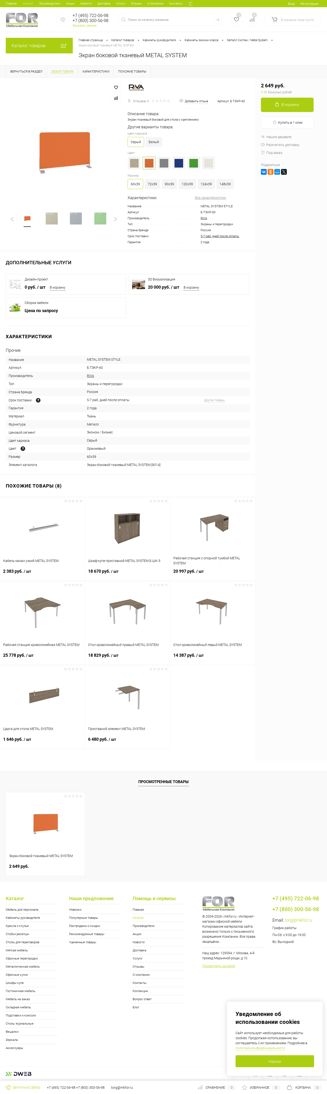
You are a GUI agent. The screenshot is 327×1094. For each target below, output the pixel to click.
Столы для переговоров (22, 942)
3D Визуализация (161, 279)
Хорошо (275, 1061)
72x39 (152, 184)
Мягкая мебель (17, 950)
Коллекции (140, 991)
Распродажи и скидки (84, 926)
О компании (155, 3)
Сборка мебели (36, 303)
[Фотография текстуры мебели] (23, 448)
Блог (136, 1007)
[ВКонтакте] (264, 172)
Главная (11, 3)
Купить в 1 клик (290, 122)
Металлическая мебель (23, 966)
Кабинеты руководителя (23, 918)
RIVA (204, 218)
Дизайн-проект (36, 279)
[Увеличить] (64, 151)
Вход (291, 4)
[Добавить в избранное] (116, 87)
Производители (49, 3)
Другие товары (214, 400)
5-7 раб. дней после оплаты (220, 236)
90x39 (169, 184)
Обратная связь (26, 1087)
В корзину (57, 287)
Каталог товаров (28, 45)
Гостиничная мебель (20, 991)
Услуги (120, 3)
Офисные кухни (17, 974)
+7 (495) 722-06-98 (61, 1087)
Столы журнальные (20, 1023)
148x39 (225, 184)
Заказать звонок (85, 25)
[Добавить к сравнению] (116, 98)
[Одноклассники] (270, 172)
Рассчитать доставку (282, 145)
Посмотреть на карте (218, 966)
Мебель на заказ (18, 999)
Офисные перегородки (22, 958)
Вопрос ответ (142, 999)
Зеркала (12, 1040)
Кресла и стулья (17, 926)
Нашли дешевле (278, 137)
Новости (86, 3)
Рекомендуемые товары (86, 934)
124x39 (206, 184)
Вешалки (12, 1031)
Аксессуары (14, 1048)
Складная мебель (18, 1007)
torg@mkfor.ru (298, 920)
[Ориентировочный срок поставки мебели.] (38, 400)
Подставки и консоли (21, 1015)
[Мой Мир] (277, 172)
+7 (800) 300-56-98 (90, 1087)
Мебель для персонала (22, 909)
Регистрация (309, 4)
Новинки (75, 909)
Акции (70, 3)
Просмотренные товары (163, 782)
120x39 (187, 184)
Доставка (103, 3)
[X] (284, 172)
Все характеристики (210, 198)
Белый (154, 142)
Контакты (175, 3)
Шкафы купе (15, 983)
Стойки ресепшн (17, 934)
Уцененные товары (82, 942)
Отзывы (136, 3)
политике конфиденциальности (260, 1048)
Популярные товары (83, 918)
